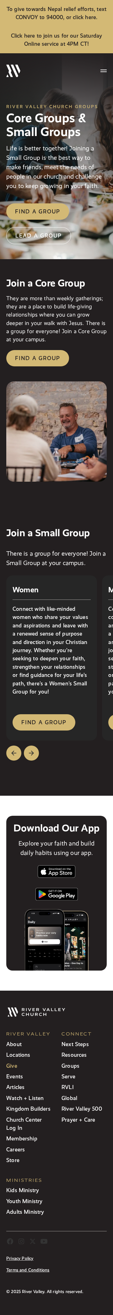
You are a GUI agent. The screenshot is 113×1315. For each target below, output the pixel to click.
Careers (15, 1149)
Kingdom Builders (28, 1108)
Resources (74, 1054)
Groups (70, 1065)
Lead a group (38, 235)
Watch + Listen (25, 1098)
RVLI (68, 1087)
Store (12, 1160)
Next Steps (75, 1044)
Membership (21, 1138)
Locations (18, 1054)
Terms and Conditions (28, 1270)
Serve (68, 1076)
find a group (44, 722)
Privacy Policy (19, 1258)
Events (14, 1076)
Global (69, 1098)
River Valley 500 (82, 1108)
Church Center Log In (24, 1123)
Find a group (37, 211)
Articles (15, 1087)
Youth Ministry (24, 1201)
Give (11, 1065)
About (14, 1044)
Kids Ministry (22, 1190)
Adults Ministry (25, 1211)
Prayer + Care (78, 1119)
